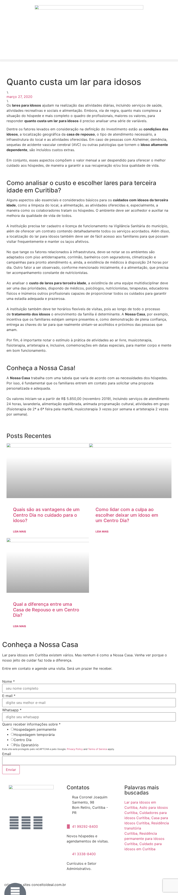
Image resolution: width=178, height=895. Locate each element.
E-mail (8, 695)
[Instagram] (26, 822)
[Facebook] (14, 822)
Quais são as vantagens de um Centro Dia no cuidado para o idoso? (46, 515)
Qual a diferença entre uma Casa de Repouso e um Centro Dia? (46, 609)
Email (6, 754)
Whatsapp (11, 710)
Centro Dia (22, 740)
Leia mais (19, 531)
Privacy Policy (75, 749)
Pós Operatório (26, 745)
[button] (89, 60)
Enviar (11, 769)
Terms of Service (97, 749)
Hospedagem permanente (35, 729)
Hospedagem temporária (34, 734)
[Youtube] (38, 822)
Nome (8, 681)
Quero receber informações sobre (31, 724)
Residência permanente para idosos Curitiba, (144, 838)
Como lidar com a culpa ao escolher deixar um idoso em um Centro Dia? (127, 515)
